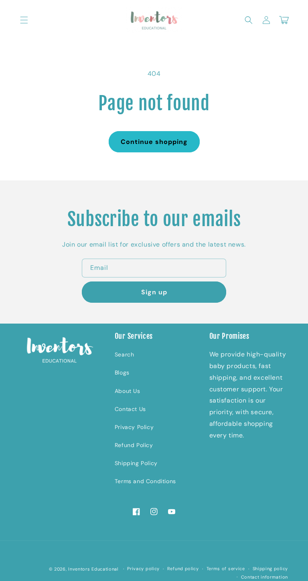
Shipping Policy (136, 463)
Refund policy (183, 568)
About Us (127, 391)
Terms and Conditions (145, 481)
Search (124, 354)
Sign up (154, 292)
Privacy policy (143, 568)
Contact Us (130, 409)
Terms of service (226, 568)
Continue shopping (154, 142)
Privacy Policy (134, 427)
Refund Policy (134, 445)
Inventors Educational (93, 569)
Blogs (122, 372)
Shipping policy (270, 568)
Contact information (264, 577)
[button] (24, 20)
